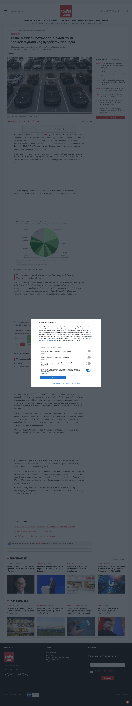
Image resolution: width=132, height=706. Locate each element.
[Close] (97, 322)
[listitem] (66, 347)
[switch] (88, 351)
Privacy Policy (76, 383)
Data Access (66, 383)
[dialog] (66, 353)
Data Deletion (56, 383)
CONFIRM (53, 377)
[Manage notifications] (127, 702)
